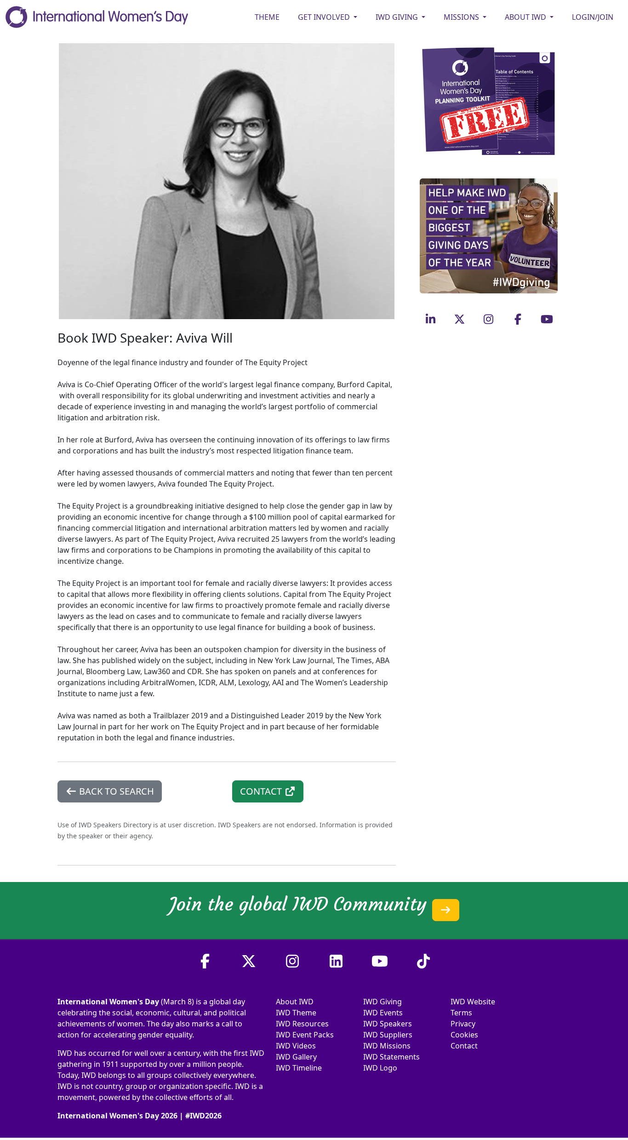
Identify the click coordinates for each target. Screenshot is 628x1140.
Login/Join (592, 17)
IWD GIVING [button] (398, 17)
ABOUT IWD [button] (526, 17)
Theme (267, 17)
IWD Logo (380, 1068)
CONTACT (262, 791)
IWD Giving (382, 1002)
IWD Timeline (299, 1068)
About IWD (295, 1002)
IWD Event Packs (305, 1035)
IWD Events (383, 1013)
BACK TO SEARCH (115, 791)
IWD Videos (296, 1046)
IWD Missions (387, 1046)
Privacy (463, 1024)
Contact (464, 1046)
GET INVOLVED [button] (325, 17)
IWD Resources (302, 1024)
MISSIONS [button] (462, 17)
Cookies (464, 1035)
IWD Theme (296, 1013)
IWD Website (473, 1002)
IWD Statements (391, 1057)
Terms (461, 1013)
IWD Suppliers (387, 1035)
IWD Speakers (387, 1024)
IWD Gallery (296, 1057)
